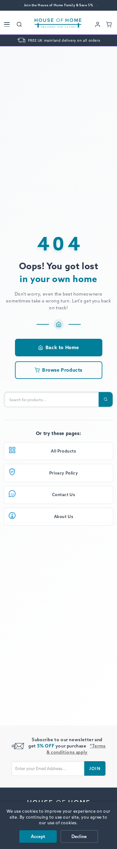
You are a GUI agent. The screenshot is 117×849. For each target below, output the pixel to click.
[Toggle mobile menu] (6, 24)
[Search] (19, 24)
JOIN (94, 768)
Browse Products (62, 370)
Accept (38, 836)
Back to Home (62, 347)
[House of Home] (58, 24)
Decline (79, 836)
